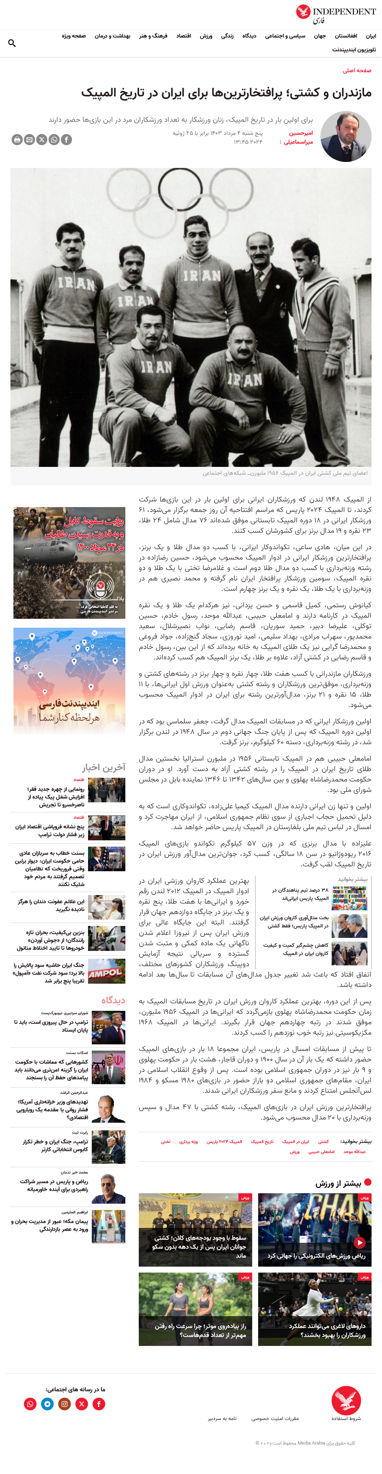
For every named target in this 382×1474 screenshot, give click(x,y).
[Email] (29, 139)
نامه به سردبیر (222, 1418)
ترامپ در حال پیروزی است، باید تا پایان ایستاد (51, 1026)
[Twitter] (41, 139)
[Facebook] (66, 139)
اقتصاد (183, 36)
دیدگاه (249, 36)
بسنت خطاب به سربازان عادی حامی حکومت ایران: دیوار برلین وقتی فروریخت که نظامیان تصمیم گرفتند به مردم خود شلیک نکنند (49, 869)
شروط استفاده (346, 1418)
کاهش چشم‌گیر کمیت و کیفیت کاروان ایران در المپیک (296, 950)
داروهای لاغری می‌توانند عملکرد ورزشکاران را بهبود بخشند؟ (327, 1331)
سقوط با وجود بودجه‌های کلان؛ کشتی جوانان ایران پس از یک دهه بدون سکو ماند (199, 1247)
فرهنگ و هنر (153, 36)
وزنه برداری (188, 1141)
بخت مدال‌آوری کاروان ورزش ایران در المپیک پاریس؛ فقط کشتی (294, 922)
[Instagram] (64, 1404)
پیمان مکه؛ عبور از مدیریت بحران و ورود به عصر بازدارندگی (49, 1225)
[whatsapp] (30, 1404)
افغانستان (346, 36)
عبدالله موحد (355, 1151)
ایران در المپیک (295, 1141)
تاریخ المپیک (262, 1141)
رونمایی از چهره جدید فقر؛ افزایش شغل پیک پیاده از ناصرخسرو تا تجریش (55, 797)
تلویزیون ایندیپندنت (354, 49)
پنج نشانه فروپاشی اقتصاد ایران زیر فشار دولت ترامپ (49, 830)
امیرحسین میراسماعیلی (297, 137)
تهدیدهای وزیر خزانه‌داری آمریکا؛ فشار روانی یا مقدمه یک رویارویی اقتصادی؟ (52, 1110)
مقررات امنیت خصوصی (275, 1418)
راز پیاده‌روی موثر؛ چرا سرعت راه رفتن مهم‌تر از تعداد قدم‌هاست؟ (200, 1331)
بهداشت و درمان (112, 36)
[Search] (12, 43)
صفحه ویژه (74, 36)
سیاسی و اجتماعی (285, 36)
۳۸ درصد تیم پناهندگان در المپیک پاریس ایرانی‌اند (300, 894)
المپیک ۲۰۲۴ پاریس (224, 1141)
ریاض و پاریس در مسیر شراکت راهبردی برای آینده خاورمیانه (54, 1185)
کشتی (323, 1141)
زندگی (227, 36)
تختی (165, 1141)
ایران (371, 36)
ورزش (206, 36)
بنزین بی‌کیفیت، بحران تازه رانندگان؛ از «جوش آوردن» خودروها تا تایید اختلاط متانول (50, 940)
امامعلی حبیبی (322, 1151)
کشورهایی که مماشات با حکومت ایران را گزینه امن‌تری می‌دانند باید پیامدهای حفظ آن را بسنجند (51, 1070)
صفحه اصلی (357, 71)
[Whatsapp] (54, 139)
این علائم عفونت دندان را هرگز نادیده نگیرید (51, 905)
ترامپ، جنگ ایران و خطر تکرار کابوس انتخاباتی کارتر (55, 1145)
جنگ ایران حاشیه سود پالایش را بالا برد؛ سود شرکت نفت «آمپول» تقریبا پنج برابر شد (48, 973)
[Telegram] (47, 1404)
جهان (320, 36)
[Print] (17, 139)
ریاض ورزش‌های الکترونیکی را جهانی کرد (316, 1256)
